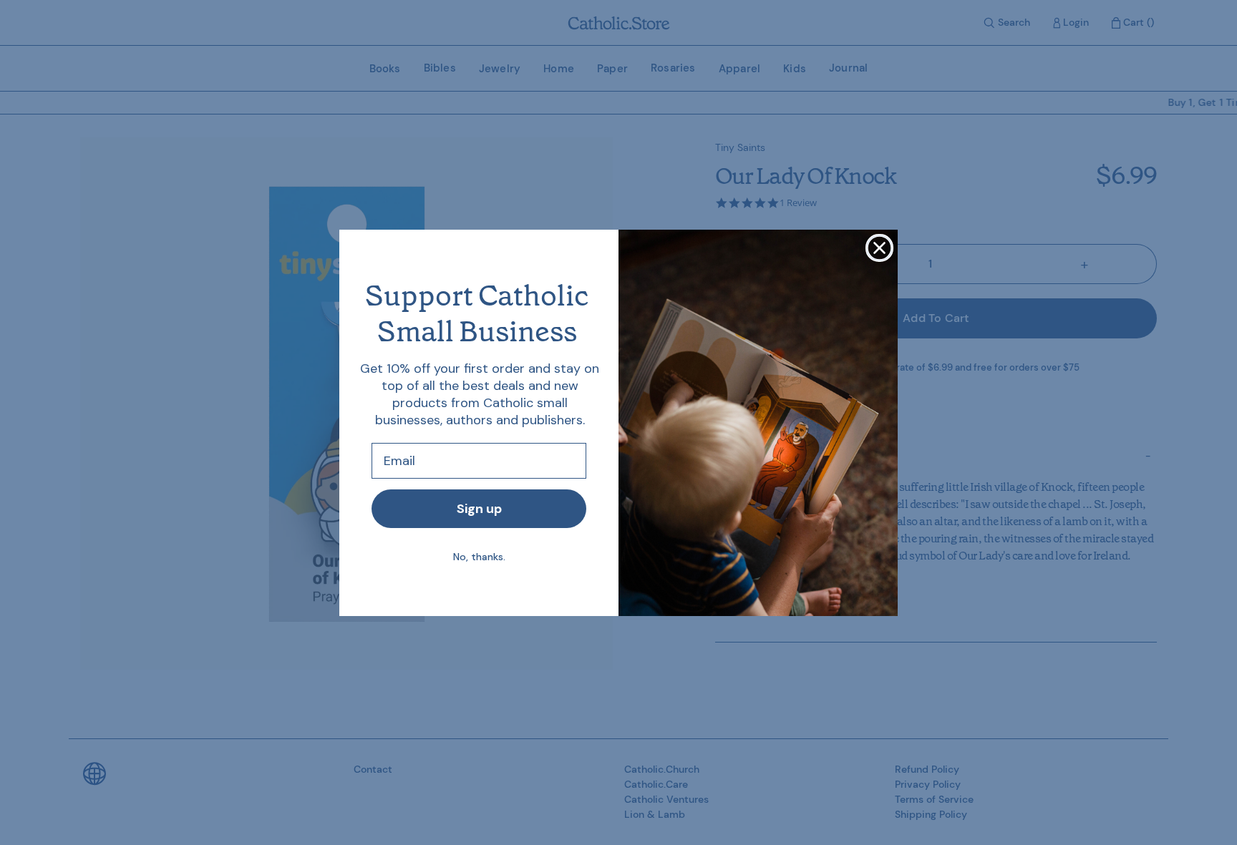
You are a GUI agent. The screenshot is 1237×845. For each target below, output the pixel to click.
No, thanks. (479, 556)
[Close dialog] (879, 247)
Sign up (479, 508)
